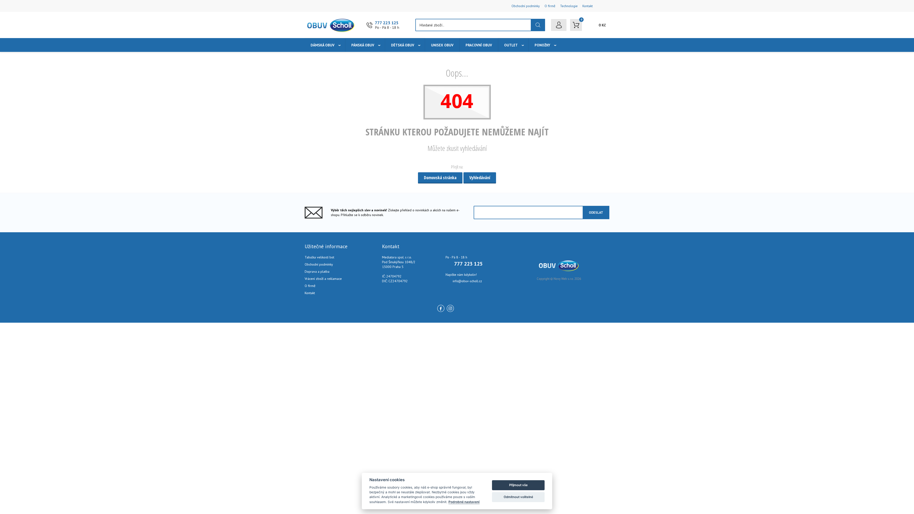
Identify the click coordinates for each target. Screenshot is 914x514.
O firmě (550, 6)
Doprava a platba (317, 271)
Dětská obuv (402, 45)
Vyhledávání (479, 177)
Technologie (569, 6)
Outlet (511, 45)
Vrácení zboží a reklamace (323, 279)
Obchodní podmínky (526, 6)
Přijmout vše (518, 485)
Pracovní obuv (479, 45)
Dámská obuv (322, 45)
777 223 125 (386, 22)
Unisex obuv (442, 45)
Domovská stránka (440, 177)
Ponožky (542, 45)
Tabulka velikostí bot (319, 257)
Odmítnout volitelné (518, 497)
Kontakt (587, 6)
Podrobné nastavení (464, 502)
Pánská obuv (362, 45)
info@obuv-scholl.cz (467, 281)
